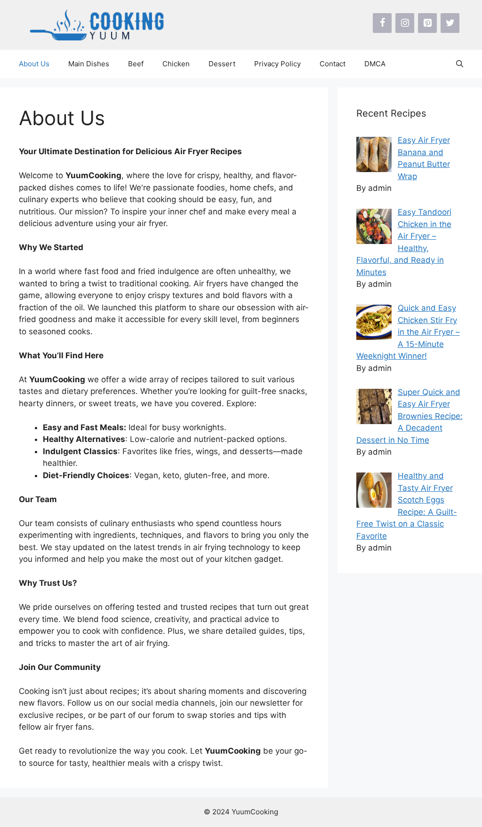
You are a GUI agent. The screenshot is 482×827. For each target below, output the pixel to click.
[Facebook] (382, 23)
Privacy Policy (277, 63)
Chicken (176, 63)
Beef (136, 63)
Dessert (222, 63)
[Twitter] (450, 23)
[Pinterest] (427, 23)
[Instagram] (404, 23)
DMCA (375, 63)
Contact (332, 63)
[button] (460, 64)
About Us (34, 63)
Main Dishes (88, 63)
